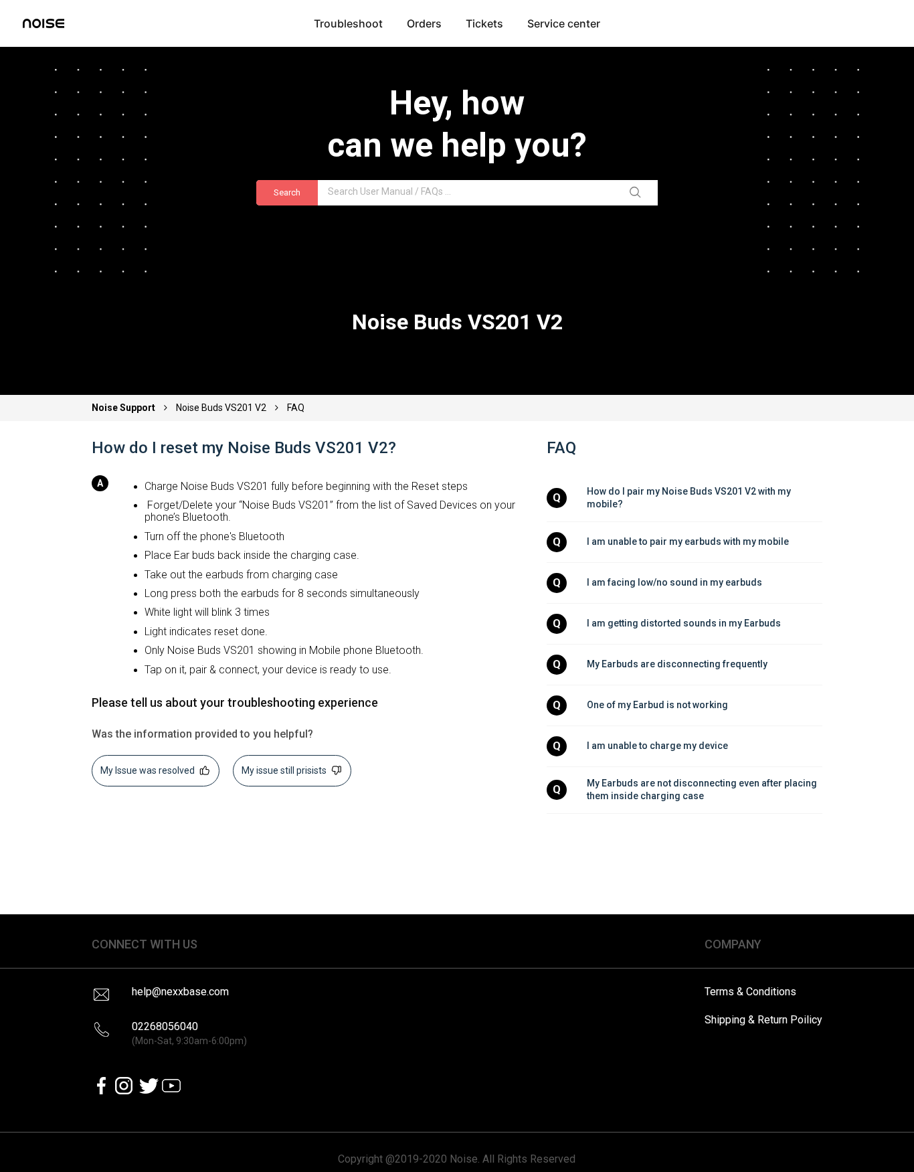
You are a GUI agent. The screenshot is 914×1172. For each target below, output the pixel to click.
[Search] (638, 192)
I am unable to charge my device (657, 745)
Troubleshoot (348, 23)
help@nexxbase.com (180, 991)
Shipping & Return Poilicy (763, 1019)
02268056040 (189, 1033)
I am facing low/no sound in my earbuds (674, 582)
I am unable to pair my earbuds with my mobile (688, 541)
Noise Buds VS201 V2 (221, 407)
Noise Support (124, 407)
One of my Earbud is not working (657, 704)
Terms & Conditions (750, 991)
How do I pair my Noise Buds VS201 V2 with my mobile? (690, 498)
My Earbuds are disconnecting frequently (677, 664)
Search (287, 192)
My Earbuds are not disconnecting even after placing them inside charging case (703, 790)
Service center (563, 23)
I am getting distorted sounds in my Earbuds (684, 623)
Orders (424, 23)
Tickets (484, 23)
